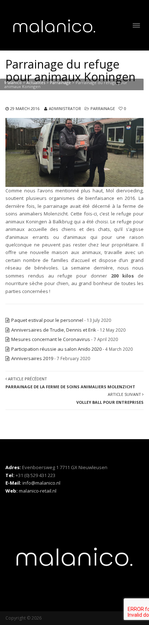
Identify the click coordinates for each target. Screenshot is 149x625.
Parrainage (102, 108)
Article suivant (110, 398)
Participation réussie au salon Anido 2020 (56, 349)
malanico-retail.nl (37, 491)
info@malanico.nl (41, 483)
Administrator (65, 108)
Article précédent (70, 382)
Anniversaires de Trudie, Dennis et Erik (53, 330)
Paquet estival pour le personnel (47, 320)
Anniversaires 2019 (32, 358)
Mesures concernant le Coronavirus (50, 339)
